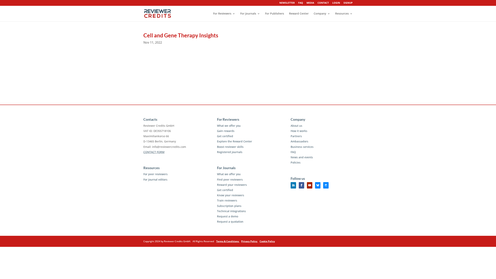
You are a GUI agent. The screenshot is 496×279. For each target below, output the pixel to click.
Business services (302, 147)
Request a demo (227, 216)
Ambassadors (299, 141)
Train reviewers (227, 200)
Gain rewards (225, 131)
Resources (342, 13)
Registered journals (229, 152)
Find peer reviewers (230, 179)
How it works (299, 131)
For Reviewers (222, 13)
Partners (296, 136)
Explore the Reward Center (234, 141)
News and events (302, 157)
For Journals (248, 13)
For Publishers (274, 13)
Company (320, 13)
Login (336, 3)
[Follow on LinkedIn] (293, 185)
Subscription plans (229, 206)
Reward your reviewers (232, 185)
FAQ (300, 3)
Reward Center (299, 13)
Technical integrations (231, 211)
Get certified (225, 136)
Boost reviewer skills (230, 147)
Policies (296, 162)
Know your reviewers (230, 195)
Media (310, 3)
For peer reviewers (155, 174)
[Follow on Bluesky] (317, 185)
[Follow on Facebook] (301, 185)
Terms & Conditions (227, 241)
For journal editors (155, 179)
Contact (323, 3)
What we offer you (229, 125)
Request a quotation (230, 221)
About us (296, 125)
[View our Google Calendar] (326, 185)
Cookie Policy (267, 241)
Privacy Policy (249, 241)
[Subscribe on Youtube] (309, 185)
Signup (348, 3)
